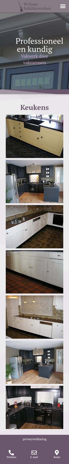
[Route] (57, 452)
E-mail (34, 457)
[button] (62, 6)
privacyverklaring (34, 439)
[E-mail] (34, 452)
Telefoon (11, 457)
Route (57, 457)
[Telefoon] (11, 452)
